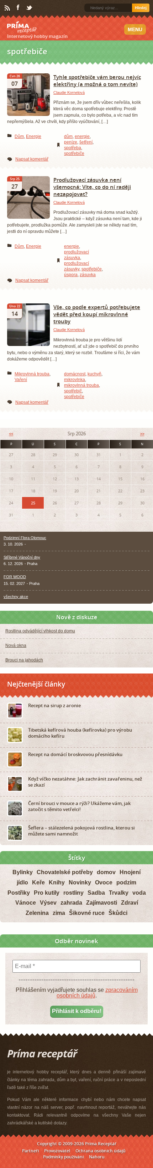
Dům (19, 136)
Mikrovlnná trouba (32, 373)
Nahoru (97, 1157)
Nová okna (15, 645)
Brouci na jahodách (24, 660)
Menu (135, 29)
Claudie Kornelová (69, 92)
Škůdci (118, 913)
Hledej (141, 8)
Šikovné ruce (87, 913)
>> (142, 433)
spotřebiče (74, 153)
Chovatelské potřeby (65, 872)
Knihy (57, 882)
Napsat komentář (31, 159)
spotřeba (72, 147)
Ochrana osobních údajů (100, 1151)
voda (139, 893)
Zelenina (37, 913)
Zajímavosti (101, 903)
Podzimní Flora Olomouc (25, 538)
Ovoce (103, 882)
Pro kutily (46, 893)
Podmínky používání (63, 1157)
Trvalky (118, 893)
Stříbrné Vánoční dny (22, 557)
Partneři (30, 1151)
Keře (38, 882)
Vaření (21, 379)
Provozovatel (57, 1151)
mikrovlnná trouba (81, 385)
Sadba (96, 893)
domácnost (74, 373)
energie (82, 136)
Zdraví (129, 903)
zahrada (71, 903)
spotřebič (73, 391)
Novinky (80, 882)
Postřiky (18, 893)
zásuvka (88, 274)
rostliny (73, 893)
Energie (33, 136)
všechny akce (16, 596)
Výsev (48, 903)
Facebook (18, 8)
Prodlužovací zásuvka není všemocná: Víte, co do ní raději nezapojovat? (92, 186)
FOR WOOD (15, 577)
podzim (126, 882)
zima (59, 913)
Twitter (29, 8)
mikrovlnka (74, 379)
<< (11, 433)
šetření (86, 142)
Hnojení (130, 872)
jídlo (22, 882)
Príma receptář (22, 27)
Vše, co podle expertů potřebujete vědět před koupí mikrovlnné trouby (96, 314)
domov (106, 872)
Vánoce (25, 903)
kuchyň (94, 373)
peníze (70, 142)
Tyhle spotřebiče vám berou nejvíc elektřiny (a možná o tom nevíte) (97, 80)
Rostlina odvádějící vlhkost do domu (40, 630)
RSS (8, 8)
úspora (71, 274)
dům (68, 136)
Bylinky (22, 872)
